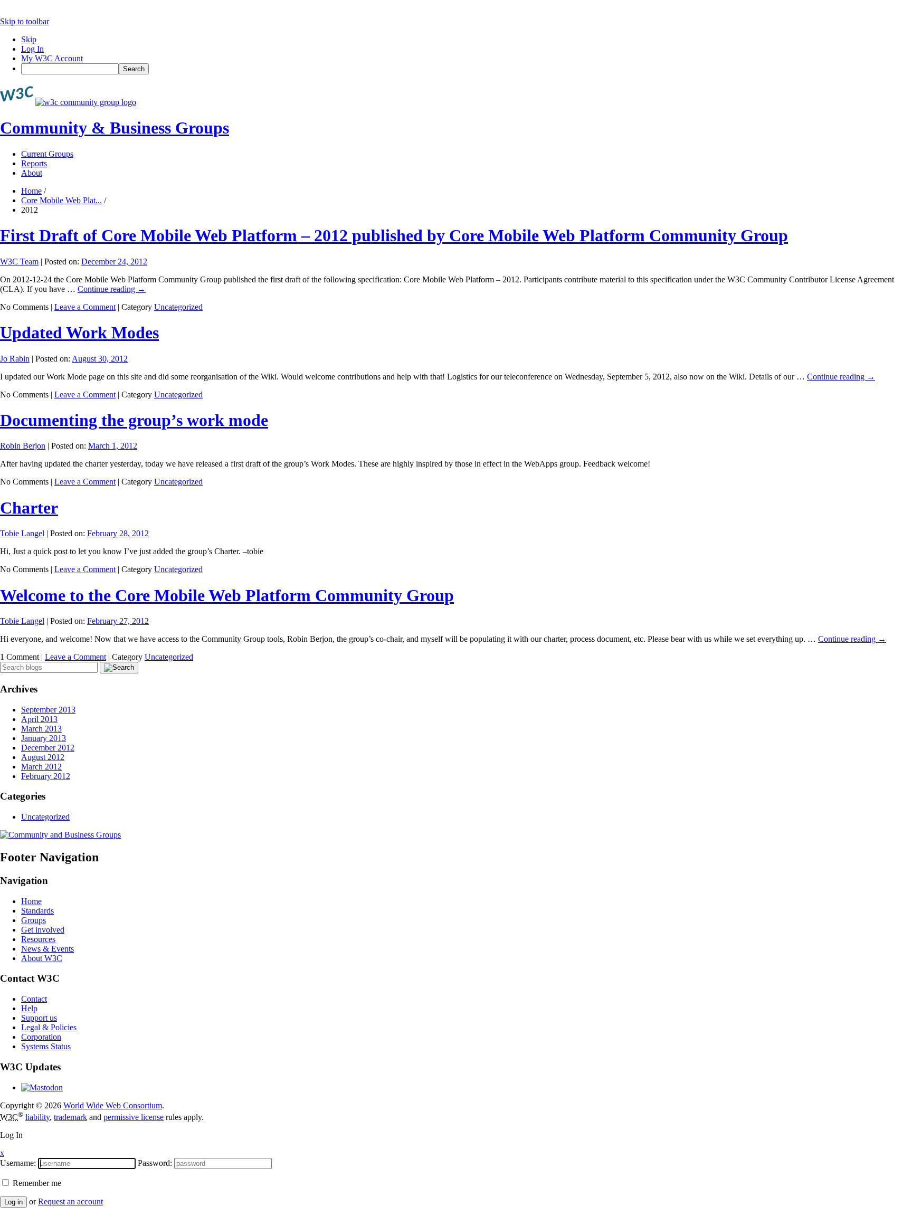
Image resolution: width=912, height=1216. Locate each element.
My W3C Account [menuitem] (52, 58)
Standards (37, 910)
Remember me (36, 1183)
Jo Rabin (15, 358)
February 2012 (45, 776)
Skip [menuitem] (28, 39)
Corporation (41, 1036)
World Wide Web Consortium (112, 1105)
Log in (13, 1202)
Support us (39, 1017)
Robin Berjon (22, 445)
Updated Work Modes (79, 332)
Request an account (70, 1201)
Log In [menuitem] (32, 48)
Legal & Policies (49, 1027)
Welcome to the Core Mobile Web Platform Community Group (227, 595)
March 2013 (41, 728)
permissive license (133, 1117)
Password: (155, 1162)
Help (29, 1008)
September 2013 (48, 709)
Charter (29, 507)
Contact (34, 998)
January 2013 (43, 738)
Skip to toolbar (24, 21)
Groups (33, 920)
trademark (70, 1117)
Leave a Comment (85, 306)
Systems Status (46, 1046)
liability (37, 1117)
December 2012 (47, 747)
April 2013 (39, 719)
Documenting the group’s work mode (134, 420)
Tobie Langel (22, 533)
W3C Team (19, 261)
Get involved (42, 929)
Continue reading (112, 288)
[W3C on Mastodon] (42, 1087)
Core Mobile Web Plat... (61, 200)
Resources (38, 939)
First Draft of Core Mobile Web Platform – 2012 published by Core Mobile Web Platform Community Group (394, 235)
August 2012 (42, 757)
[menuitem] (466, 68)
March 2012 (41, 766)
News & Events (47, 948)
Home (31, 190)
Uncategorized (178, 306)
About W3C (41, 958)
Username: (18, 1162)
